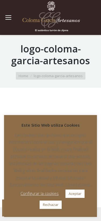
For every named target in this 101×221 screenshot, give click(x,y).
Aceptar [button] (75, 193)
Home (23, 75)
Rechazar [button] (50, 204)
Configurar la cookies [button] (39, 193)
